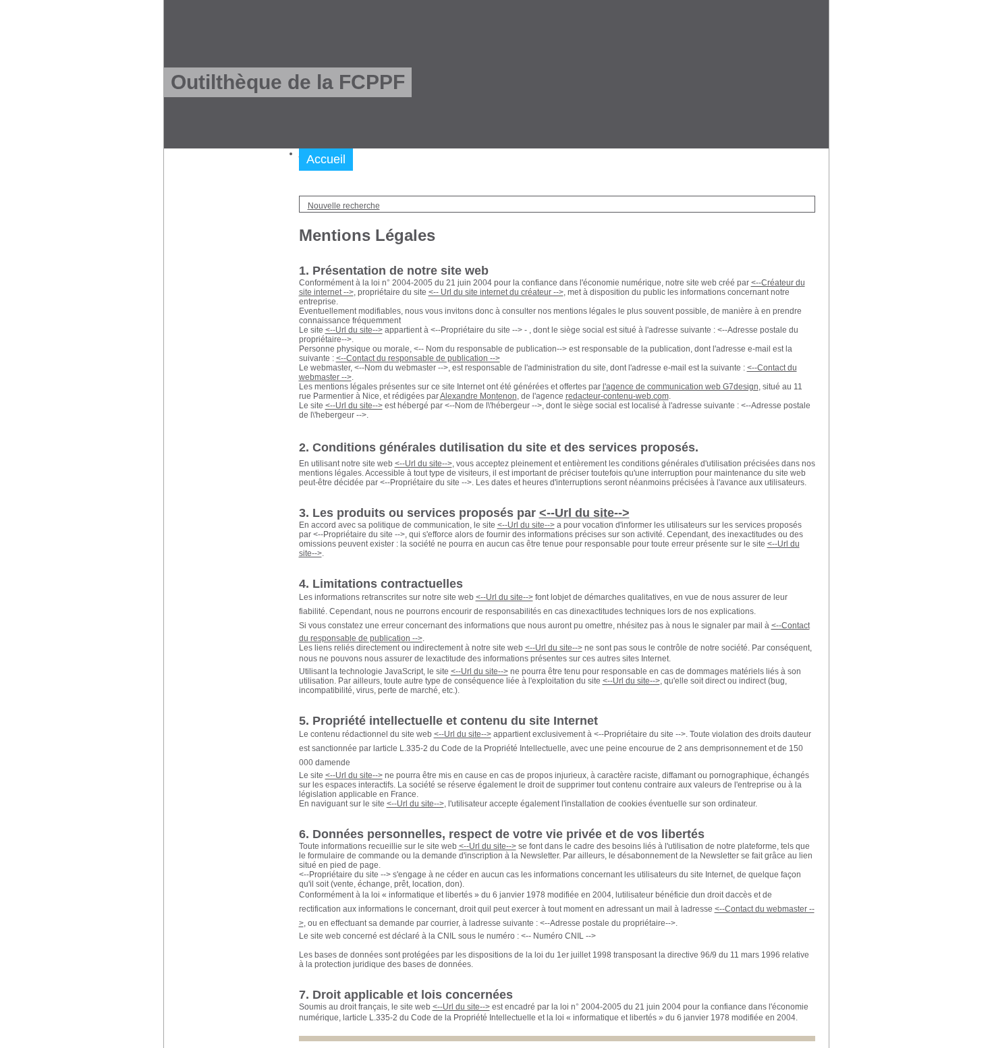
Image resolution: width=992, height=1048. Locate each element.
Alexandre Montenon (478, 396)
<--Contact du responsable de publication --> (418, 358)
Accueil (326, 159)
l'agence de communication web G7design (681, 386)
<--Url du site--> (354, 330)
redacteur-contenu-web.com (617, 396)
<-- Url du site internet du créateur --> (496, 292)
